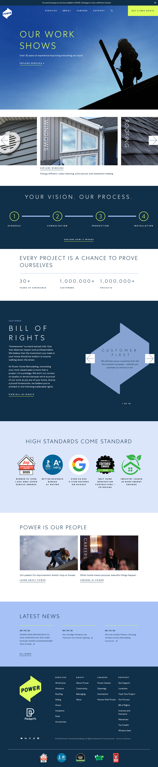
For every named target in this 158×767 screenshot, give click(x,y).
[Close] (155, 3)
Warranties (123, 719)
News (79, 699)
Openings (101, 688)
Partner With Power (106, 699)
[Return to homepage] (7, 13)
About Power (82, 683)
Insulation (59, 710)
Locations (122, 688)
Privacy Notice (108, 738)
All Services (60, 683)
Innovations (102, 694)
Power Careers (104, 683)
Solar (57, 716)
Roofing (59, 694)
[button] (155, 3)
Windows (59, 688)
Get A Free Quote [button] (143, 11)
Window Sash (124, 730)
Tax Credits (123, 725)
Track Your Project (126, 694)
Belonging (80, 694)
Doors (58, 705)
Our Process (124, 699)
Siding (58, 699)
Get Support (124, 683)
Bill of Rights (124, 705)
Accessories (60, 721)
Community (81, 688)
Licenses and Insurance (124, 712)
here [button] (87, 3)
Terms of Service (123, 738)
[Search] (112, 11)
